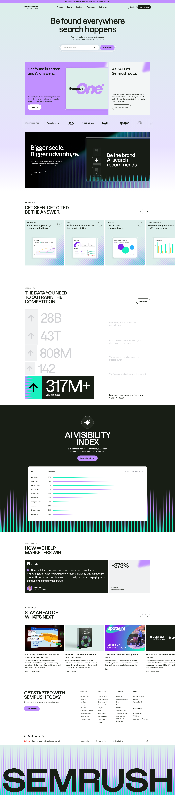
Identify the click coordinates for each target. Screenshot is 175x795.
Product (60, 7)
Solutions (79, 7)
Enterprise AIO (103, 702)
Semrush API (137, 702)
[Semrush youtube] (36, 736)
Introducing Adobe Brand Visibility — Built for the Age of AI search (42, 655)
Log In (132, 7)
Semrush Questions (122, 699)
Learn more (143, 301)
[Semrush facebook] (39, 736)
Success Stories (85, 713)
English (147, 741)
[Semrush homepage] (31, 7)
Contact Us (119, 721)
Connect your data (121, 107)
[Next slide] (147, 211)
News (117, 702)
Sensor (100, 722)
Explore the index (86, 458)
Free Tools (101, 719)
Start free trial (32, 709)
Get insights (107, 47)
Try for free (34, 107)
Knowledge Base (138, 696)
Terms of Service (101, 741)
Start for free (144, 7)
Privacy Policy (85, 741)
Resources (91, 7)
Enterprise (103, 7)
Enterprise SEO (103, 699)
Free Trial (83, 708)
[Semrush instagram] (29, 736)
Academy (136, 699)
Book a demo (38, 172)
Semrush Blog (137, 713)
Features (83, 699)
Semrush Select (121, 710)
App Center (102, 713)
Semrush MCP (102, 696)
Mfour (100, 710)
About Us (119, 696)
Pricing (69, 7)
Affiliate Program (85, 719)
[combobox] (78, 47)
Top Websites (102, 716)
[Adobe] (27, 741)
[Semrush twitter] (43, 736)
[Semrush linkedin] (25, 736)
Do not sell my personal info (120, 717)
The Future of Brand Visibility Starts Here (121, 655)
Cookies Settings (118, 741)
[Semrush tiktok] (32, 736)
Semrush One (84, 696)
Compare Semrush (86, 710)
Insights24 (101, 708)
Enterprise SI (102, 705)
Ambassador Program (140, 719)
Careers (118, 705)
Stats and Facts (85, 716)
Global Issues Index (122, 713)
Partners (118, 708)
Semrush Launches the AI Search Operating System (80, 655)
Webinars (136, 716)
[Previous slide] (140, 211)
